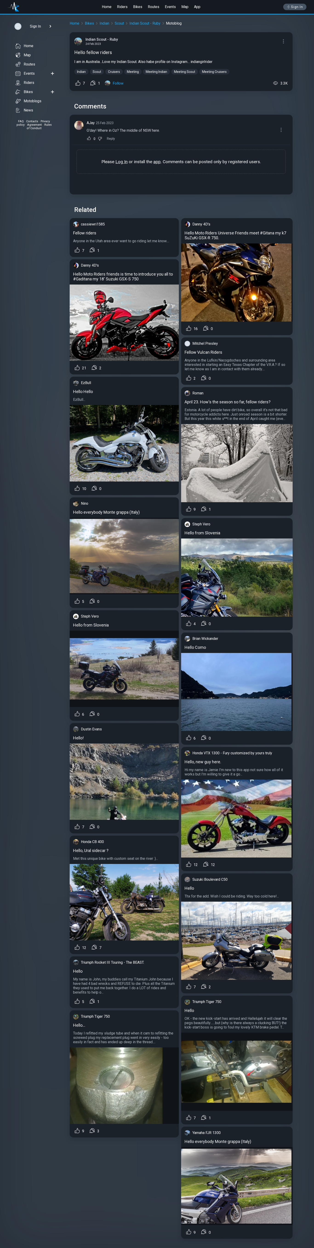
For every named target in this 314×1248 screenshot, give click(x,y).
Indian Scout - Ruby (144, 23)
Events (170, 7)
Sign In (297, 7)
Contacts (32, 121)
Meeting (133, 72)
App (197, 7)
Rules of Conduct (39, 126)
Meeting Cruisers (214, 72)
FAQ (21, 121)
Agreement (34, 124)
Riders (122, 7)
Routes (153, 7)
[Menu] (283, 41)
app (157, 161)
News (28, 110)
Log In (121, 161)
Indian (104, 23)
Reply (111, 139)
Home (106, 7)
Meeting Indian (156, 72)
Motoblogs (32, 101)
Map (184, 7)
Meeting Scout (184, 72)
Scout (119, 23)
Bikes (137, 7)
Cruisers (114, 72)
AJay (91, 123)
